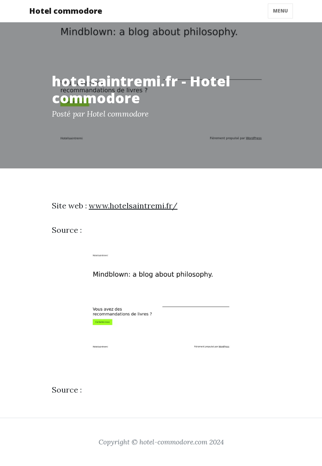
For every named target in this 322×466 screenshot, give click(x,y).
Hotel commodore (65, 10)
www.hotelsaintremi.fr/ (133, 205)
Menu (280, 10)
